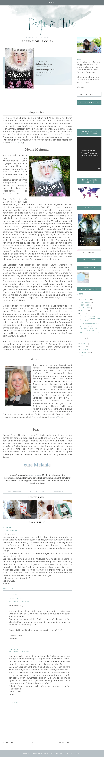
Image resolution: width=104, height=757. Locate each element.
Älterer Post (65, 743)
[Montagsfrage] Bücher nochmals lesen (89, 329)
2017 (81, 297)
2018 (81, 294)
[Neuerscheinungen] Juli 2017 (89, 333)
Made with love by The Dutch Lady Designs (61, 753)
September (86, 308)
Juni (83, 338)
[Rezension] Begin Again (89, 326)
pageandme (15, 599)
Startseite (37, 743)
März (83, 347)
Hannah (7, 528)
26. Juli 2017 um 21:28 (19, 652)
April (83, 344)
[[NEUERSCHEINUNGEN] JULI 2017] (83, 277)
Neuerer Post (9, 743)
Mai (83, 341)
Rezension (17, 491)
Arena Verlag (17, 142)
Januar (84, 352)
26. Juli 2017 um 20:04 (19, 601)
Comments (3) (60, 491)
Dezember (85, 299)
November (86, 302)
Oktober (85, 305)
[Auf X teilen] (30, 491)
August (84, 310)
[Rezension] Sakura (87, 316)
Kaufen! (39, 75)
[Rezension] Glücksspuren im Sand (90, 319)
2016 (81, 356)
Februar (85, 349)
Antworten (8, 588)
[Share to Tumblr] (40, 491)
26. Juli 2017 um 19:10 (13, 530)
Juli (83, 313)
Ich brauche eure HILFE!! (89, 323)
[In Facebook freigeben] (33, 491)
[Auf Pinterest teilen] (37, 491)
